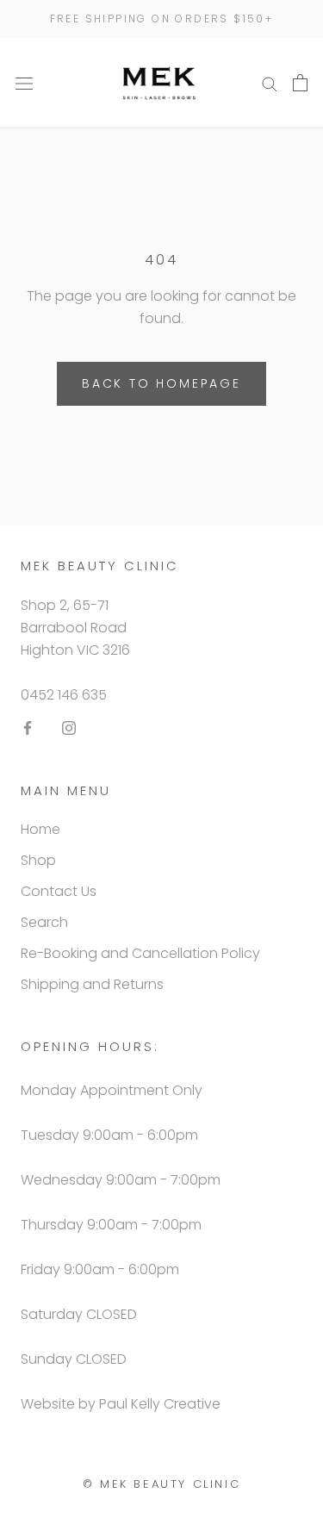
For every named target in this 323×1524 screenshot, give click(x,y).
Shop (38, 860)
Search (44, 922)
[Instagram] (69, 728)
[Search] (269, 83)
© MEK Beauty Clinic (161, 1484)
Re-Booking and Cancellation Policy (140, 953)
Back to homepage (161, 383)
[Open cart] (300, 82)
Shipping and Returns (92, 984)
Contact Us (58, 891)
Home (40, 829)
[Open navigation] (24, 83)
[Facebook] (27, 728)
